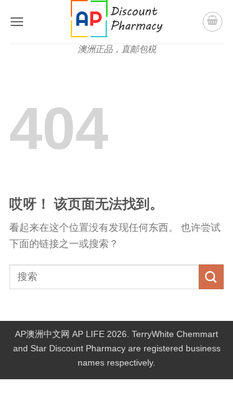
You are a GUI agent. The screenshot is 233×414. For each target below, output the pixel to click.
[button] (16, 21)
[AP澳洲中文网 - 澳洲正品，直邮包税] (116, 18)
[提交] (211, 276)
